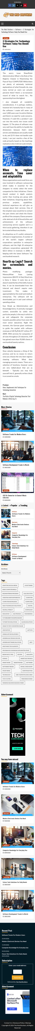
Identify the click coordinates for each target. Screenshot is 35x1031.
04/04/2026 (7, 853)
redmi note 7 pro (8, 654)
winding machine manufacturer (13, 683)
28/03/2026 (7, 884)
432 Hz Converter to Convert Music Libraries (14, 496)
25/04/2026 (7, 437)
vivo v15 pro (7, 679)
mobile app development (11, 634)
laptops (30, 630)
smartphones (18, 662)
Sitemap (28, 1023)
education (6, 614)
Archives (4, 569)
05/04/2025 (7, 500)
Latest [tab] (5, 505)
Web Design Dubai (27, 679)
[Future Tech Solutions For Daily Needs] (5, 545)
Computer (14, 533)
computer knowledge (10, 601)
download (29, 609)
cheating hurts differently (11, 597)
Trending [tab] (23, 505)
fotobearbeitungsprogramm (12, 618)
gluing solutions (27, 622)
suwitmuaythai (27, 670)
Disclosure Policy (18, 1023)
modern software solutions (12, 642)
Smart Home (6, 662)
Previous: (14, 387)
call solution (28, 593)
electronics (17, 614)
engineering (29, 614)
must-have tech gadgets (10, 646)
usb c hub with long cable (24, 674)
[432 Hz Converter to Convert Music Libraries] (17, 482)
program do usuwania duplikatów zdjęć (16, 650)
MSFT (31, 642)
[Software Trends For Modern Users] (17, 421)
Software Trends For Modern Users (14, 434)
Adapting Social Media (10, 585)
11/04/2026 (7, 821)
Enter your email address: (17, 965)
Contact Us (8, 1023)
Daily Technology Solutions (12, 605)
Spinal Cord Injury (27, 666)
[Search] (32, 23)
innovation (6, 630)
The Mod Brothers (7, 29)
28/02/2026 (7, 467)
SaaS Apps (29, 654)
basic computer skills (9, 589)
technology (7, 674)
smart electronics (27, 658)
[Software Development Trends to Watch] (17, 451)
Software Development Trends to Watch (16, 465)
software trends (8, 666)
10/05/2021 (7, 49)
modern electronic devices (11, 638)
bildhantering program (10, 593)
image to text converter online (13, 626)
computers (29, 601)
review (20, 654)
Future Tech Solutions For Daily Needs (20, 547)
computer (29, 597)
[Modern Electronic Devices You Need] (5, 524)
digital (30, 605)
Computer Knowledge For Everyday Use (20, 536)
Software (18, 29)
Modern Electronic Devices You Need (20, 525)
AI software (29, 585)
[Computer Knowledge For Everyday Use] (5, 535)
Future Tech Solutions (10, 622)
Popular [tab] (13, 505)
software (29, 662)
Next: (16, 396)
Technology (15, 543)
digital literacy (8, 609)
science (5, 658)
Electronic (14, 522)
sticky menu (6, 670)
